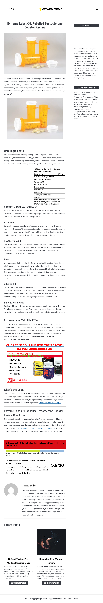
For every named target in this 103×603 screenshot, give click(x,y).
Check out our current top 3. (50, 403)
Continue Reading (18, 583)
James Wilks (29, 485)
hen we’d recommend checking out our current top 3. (35, 428)
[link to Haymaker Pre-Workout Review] (51, 542)
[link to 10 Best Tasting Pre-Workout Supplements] (18, 542)
